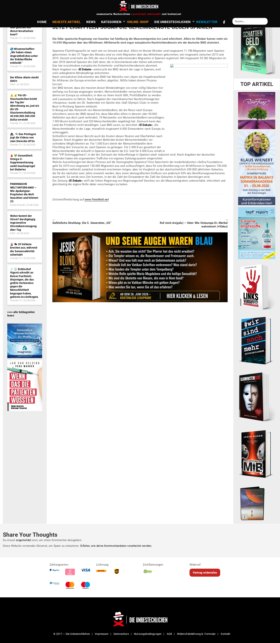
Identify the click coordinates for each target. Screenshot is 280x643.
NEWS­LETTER (206, 22)
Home (42, 22)
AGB (169, 633)
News (90, 22)
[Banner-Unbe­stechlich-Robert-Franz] (256, 110)
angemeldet (23, 540)
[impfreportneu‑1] (256, 233)
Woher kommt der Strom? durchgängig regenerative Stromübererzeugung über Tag (23, 222)
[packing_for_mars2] (256, 502)
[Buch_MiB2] (256, 453)
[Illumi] (256, 397)
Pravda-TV (16, 38)
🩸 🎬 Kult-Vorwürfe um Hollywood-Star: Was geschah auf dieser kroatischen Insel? (22, 27)
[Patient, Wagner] (24, 385)
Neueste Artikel (66, 22)
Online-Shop (138, 22)
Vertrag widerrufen (205, 572)
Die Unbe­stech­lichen (172, 22)
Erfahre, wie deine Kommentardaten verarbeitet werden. (116, 546)
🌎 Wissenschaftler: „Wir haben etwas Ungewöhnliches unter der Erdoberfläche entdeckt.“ (24, 55)
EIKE (12, 84)
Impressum (101, 633)
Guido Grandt (17, 204)
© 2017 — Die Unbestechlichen (71, 633)
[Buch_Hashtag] (256, 340)
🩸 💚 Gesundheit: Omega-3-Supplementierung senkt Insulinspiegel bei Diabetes (22, 162)
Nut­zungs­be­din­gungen (148, 633)
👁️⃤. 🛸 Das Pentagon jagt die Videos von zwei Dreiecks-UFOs (23, 137)
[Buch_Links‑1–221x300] (256, 286)
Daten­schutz (121, 633)
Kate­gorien (111, 22)
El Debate (85, 69)
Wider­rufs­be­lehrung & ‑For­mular (196, 633)
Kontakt (225, 633)
